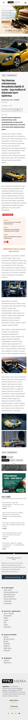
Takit (5, 622)
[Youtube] (19, 713)
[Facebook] (3, 109)
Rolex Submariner (9, 596)
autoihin (4, 690)
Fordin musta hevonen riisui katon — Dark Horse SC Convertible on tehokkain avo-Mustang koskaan (13, 514)
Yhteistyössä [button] (7, 658)
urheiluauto (19, 460)
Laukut (6, 624)
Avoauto (12, 460)
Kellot (6, 220)
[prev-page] (5, 242)
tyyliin (13, 690)
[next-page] (7, 242)
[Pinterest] (10, 109)
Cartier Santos (8, 590)
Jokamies (6, 660)
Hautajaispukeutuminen (11, 592)
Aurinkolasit (7, 627)
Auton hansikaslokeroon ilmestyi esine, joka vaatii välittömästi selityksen (12, 535)
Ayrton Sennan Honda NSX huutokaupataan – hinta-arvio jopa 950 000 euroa (12, 504)
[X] (6, 109)
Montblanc (7, 643)
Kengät (6, 618)
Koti (3, 114)
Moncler (6, 641)
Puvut (5, 613)
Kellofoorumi (7, 662)
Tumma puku (7, 603)
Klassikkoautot (12, 75)
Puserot (6, 620)
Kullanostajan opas (9, 594)
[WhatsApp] (13, 109)
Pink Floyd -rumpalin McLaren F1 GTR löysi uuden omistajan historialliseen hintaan (13, 524)
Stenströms (7, 650)
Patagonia (7, 646)
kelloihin (20, 688)
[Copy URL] (21, 109)
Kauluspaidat (7, 615)
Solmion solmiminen (10, 599)
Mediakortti (14, 702)
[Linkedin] (17, 109)
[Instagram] (12, 713)
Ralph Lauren (7, 648)
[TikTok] (15, 713)
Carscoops (10, 457)
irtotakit (11, 613)
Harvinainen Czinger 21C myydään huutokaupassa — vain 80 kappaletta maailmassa (13, 545)
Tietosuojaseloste (14, 708)
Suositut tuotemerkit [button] (10, 634)
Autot (4, 75)
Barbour (6, 637)
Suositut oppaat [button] (8, 588)
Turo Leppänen (14, 100)
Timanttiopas (8, 601)
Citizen (6, 234)
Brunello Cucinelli (9, 639)
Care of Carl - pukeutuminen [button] (12, 611)
